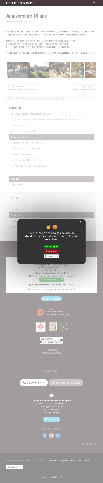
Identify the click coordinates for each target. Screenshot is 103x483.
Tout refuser (51, 251)
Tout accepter (51, 246)
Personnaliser (51, 256)
